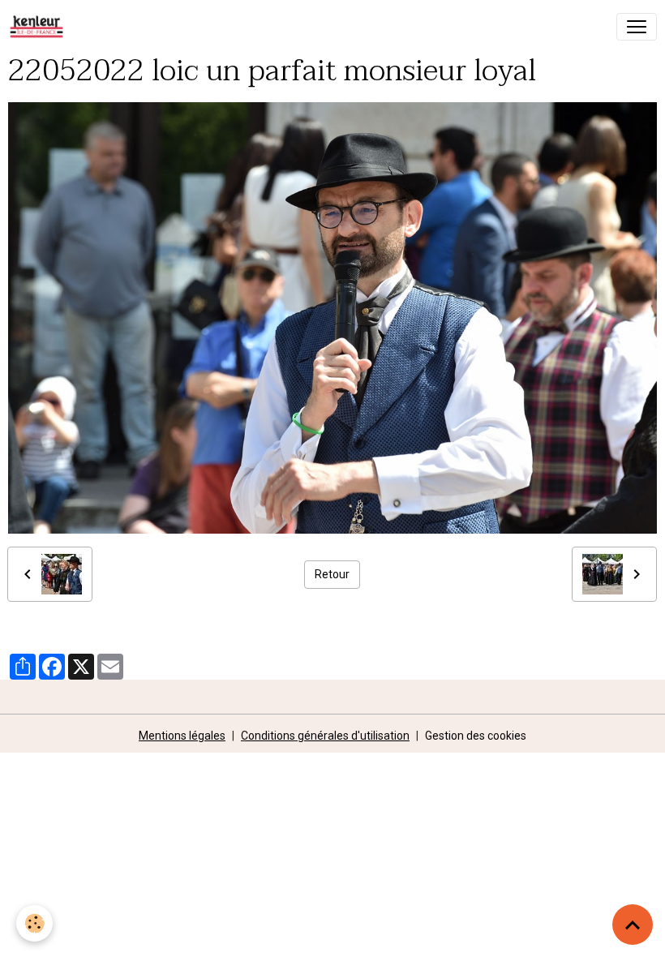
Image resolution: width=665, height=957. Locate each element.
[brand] (39, 27)
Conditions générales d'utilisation (325, 735)
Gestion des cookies (475, 735)
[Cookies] (34, 923)
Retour (332, 574)
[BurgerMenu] (636, 27)
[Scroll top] (632, 924)
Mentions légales (182, 735)
